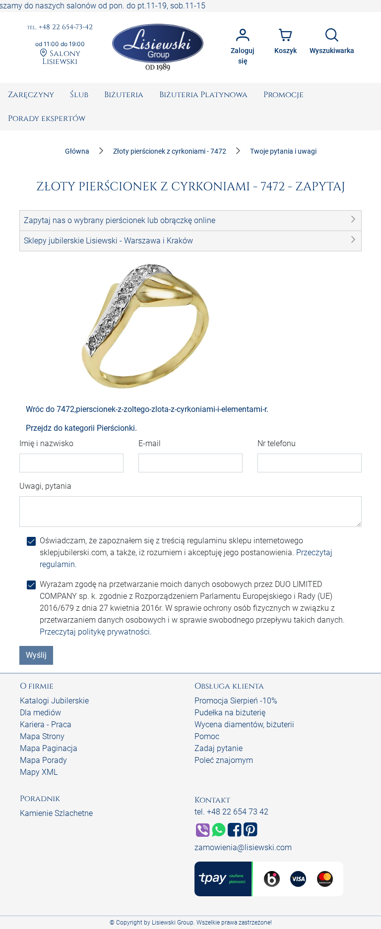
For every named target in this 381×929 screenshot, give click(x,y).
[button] (190, 220)
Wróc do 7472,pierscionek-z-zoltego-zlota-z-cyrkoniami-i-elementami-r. (147, 409)
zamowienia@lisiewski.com (243, 847)
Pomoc (206, 736)
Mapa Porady (43, 760)
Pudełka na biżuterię (229, 712)
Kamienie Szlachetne (56, 813)
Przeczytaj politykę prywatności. (96, 632)
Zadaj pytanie (218, 748)
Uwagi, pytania (45, 486)
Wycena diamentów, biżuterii (244, 724)
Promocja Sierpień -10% (235, 700)
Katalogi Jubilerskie (54, 700)
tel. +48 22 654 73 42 (231, 811)
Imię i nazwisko (46, 443)
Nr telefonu (276, 443)
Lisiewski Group (172, 922)
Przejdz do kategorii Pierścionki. (81, 428)
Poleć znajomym (223, 760)
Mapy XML (39, 772)
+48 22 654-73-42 (60, 27)
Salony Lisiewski (61, 57)
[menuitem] (31, 95)
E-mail (149, 443)
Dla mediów (40, 712)
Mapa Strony (42, 736)
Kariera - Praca (45, 724)
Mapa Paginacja (48, 748)
